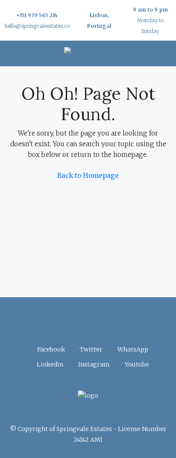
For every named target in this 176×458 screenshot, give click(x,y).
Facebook (50, 349)
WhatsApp (132, 349)
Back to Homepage (88, 175)
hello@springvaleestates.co (37, 26)
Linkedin (49, 364)
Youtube (136, 364)
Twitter (91, 349)
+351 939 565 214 (37, 15)
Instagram (93, 364)
